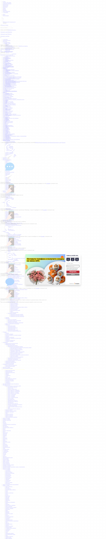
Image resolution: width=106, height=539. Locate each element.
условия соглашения (74, 269)
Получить (72, 272)
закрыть (73, 274)
